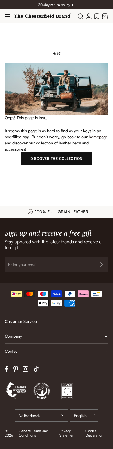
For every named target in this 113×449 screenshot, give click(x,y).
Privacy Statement (67, 433)
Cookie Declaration (94, 433)
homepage (98, 136)
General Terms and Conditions (33, 433)
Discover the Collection (56, 158)
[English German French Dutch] (84, 415)
